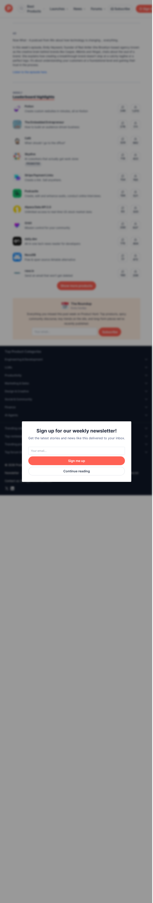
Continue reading (76, 471)
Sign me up (76, 461)
